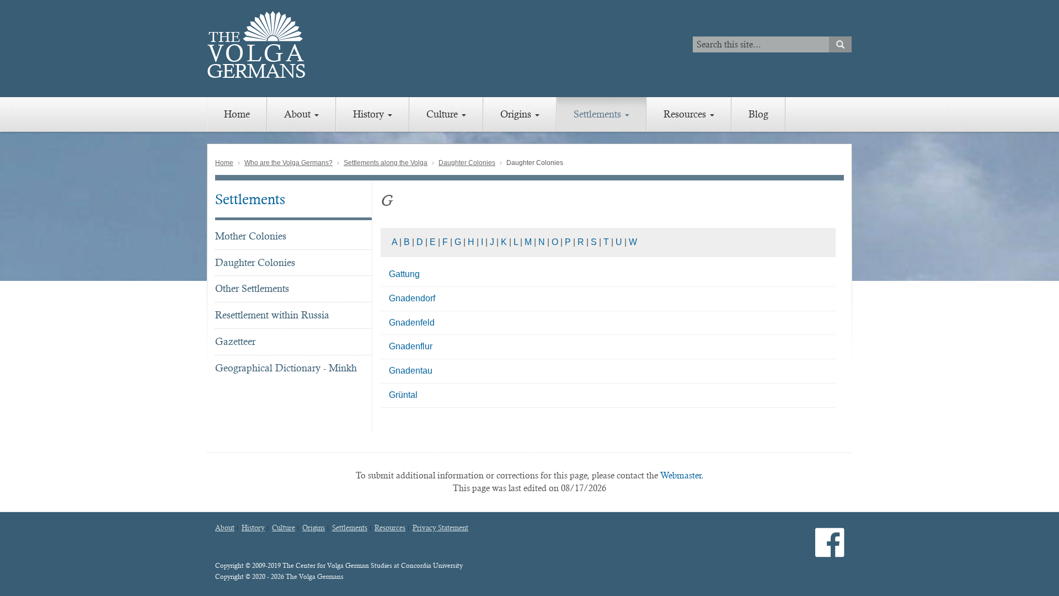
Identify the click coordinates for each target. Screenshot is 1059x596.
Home (237, 114)
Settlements (599, 114)
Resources (686, 114)
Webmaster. (682, 475)
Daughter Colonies (466, 163)
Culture (443, 114)
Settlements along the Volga (385, 163)
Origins (517, 114)
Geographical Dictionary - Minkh (286, 368)
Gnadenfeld (412, 322)
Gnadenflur (410, 346)
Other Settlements (252, 288)
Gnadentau (410, 370)
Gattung (404, 274)
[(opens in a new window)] (829, 551)
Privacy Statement (440, 528)
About (298, 114)
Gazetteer (235, 341)
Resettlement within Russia (272, 315)
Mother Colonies (250, 236)
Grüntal (403, 395)
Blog (758, 114)
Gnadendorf (412, 298)
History (370, 114)
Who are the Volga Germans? (288, 163)
